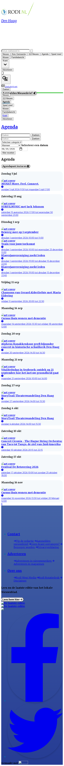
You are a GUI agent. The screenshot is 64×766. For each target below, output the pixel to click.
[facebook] (35, 700)
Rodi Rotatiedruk (49, 577)
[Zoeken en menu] (6, 79)
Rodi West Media (26, 577)
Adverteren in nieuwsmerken (34, 560)
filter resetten (8, 153)
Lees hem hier (11, 599)
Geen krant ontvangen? (45, 544)
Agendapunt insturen (14, 166)
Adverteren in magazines (29, 563)
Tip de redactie (25, 541)
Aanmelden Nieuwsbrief (17, 93)
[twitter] (35, 756)
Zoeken (35, 135)
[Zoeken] (31, 50)
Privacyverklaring (48, 547)
